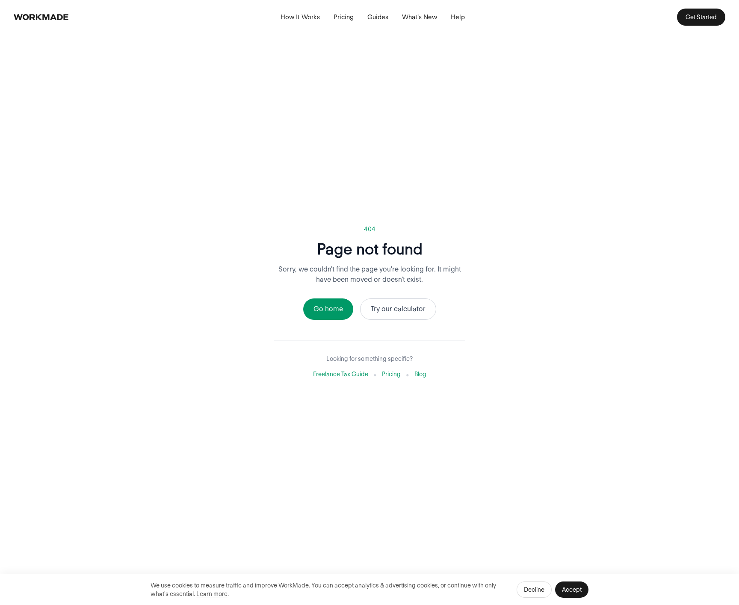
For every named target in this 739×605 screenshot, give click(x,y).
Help (458, 17)
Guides (377, 17)
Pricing (344, 17)
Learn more (212, 593)
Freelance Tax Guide (340, 374)
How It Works (300, 17)
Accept (572, 589)
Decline (534, 589)
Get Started (701, 17)
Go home (328, 309)
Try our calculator (398, 309)
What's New (419, 17)
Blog (420, 374)
